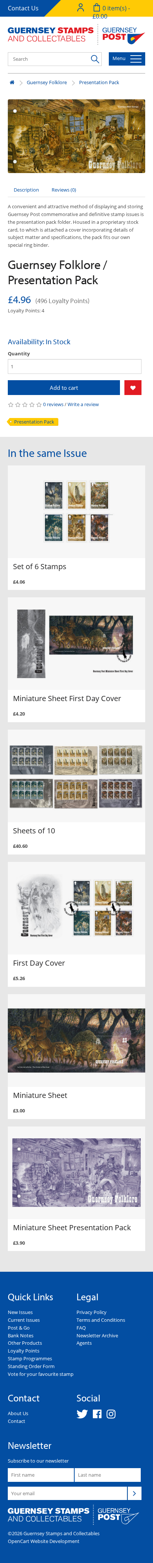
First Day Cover (39, 963)
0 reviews (53, 404)
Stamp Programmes (30, 1358)
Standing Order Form (31, 1366)
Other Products (25, 1343)
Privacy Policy (91, 1312)
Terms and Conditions (100, 1320)
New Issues (20, 1312)
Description (26, 189)
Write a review (83, 404)
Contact (16, 1421)
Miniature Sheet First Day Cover (67, 698)
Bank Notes (20, 1335)
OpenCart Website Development (43, 1541)
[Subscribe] (134, 1493)
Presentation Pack (99, 82)
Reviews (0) (64, 189)
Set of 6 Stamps (39, 566)
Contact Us (23, 8)
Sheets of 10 (34, 831)
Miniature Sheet (40, 1095)
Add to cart (64, 387)
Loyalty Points (23, 1350)
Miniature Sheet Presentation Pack (72, 1227)
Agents (84, 1343)
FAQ (81, 1327)
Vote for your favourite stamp (41, 1374)
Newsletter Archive (97, 1335)
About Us (18, 1413)
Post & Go (19, 1327)
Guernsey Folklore (47, 82)
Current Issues (24, 1320)
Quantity (19, 353)
